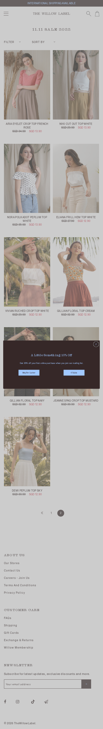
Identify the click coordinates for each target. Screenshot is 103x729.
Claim (74, 372)
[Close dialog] (96, 344)
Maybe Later (29, 372)
